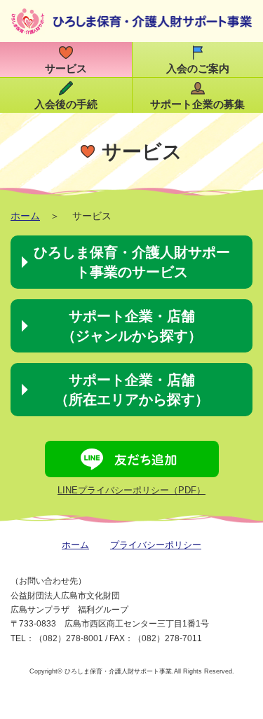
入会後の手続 (65, 104)
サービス (66, 68)
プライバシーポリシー (155, 545)
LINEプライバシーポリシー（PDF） (131, 490)
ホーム (25, 215)
